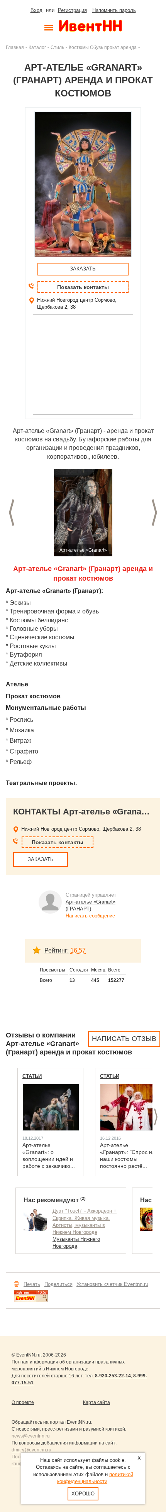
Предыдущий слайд (11, 512)
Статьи (32, 1076)
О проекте (23, 1402)
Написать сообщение (90, 916)
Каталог (37, 47)
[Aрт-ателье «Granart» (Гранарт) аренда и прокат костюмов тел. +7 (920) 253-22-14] (83, 512)
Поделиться (58, 1284)
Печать (32, 1284)
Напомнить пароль (114, 10)
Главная (15, 47)
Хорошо (83, 1494)
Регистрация (72, 10)
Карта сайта (96, 1402)
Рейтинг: (56, 950)
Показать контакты (83, 287)
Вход (36, 10)
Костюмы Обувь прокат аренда (103, 47)
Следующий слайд (154, 512)
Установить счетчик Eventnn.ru (112, 1284)
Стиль (57, 47)
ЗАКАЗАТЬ (83, 269)
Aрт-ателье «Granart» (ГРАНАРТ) (90, 905)
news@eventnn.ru (31, 1436)
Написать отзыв (124, 1038)
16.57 (78, 950)
